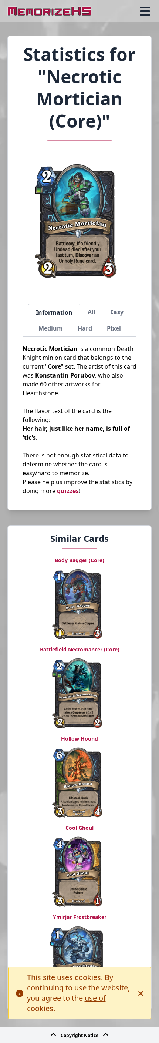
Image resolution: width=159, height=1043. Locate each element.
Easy (117, 312)
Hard (85, 328)
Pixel (114, 328)
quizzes (68, 491)
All (91, 312)
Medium (50, 328)
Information (54, 312)
